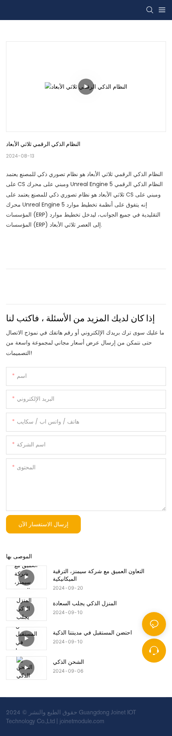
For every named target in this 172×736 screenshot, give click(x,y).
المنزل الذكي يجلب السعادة (85, 603)
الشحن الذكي (68, 661)
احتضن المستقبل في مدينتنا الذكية (92, 632)
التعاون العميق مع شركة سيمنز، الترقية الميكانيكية (98, 575)
